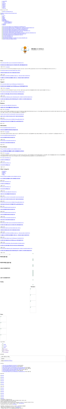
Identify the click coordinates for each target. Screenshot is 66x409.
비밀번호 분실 (6, 360)
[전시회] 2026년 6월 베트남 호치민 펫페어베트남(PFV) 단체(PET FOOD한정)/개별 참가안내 (16, 250)
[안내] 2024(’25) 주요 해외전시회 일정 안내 (7, 142)
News (3, 16)
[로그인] (3, 7)
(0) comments (7, 66)
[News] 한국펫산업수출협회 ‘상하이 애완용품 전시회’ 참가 (12, 151)
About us (3, 15)
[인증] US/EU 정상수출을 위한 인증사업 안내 (9, 107)
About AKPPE (4, 1)
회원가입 (10, 360)
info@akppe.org (21, 403)
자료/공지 (4, 24)
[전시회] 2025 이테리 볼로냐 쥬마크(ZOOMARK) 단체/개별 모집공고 (12, 93)
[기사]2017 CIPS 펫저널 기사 (5, 159)
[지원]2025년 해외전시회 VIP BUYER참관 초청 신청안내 (10, 72)
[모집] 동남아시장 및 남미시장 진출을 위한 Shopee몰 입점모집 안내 (11, 121)
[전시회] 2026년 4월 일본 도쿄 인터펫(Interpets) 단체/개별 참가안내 (14, 86)
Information (4, 19)
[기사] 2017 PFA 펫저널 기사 (5, 164)
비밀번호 (2, 358)
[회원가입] (4, 8)
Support (3, 18)
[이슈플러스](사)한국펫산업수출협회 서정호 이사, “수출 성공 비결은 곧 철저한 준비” (14, 77)
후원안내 (3, 5)
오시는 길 (4, 3)
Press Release (4, 20)
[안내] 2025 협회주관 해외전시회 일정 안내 (7, 137)
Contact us (4, 6)
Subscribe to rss (10, 11)
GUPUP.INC (14, 404)
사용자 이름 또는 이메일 (5, 356)
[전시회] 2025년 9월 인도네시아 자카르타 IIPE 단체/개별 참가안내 (13, 64)
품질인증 (3, 4)
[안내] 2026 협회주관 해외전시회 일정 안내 (9, 129)
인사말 (3, 2)
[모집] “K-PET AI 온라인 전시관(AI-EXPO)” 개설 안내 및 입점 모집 (11, 116)
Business (3, 17)
